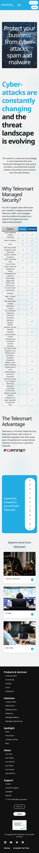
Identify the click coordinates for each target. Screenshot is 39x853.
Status (34, 7)
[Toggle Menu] (19, 5)
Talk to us (33, 3)
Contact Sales (30, 504)
